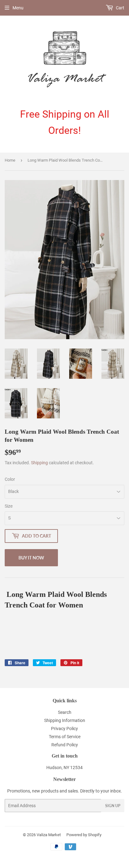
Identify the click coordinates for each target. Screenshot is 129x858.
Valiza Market (49, 834)
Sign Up (112, 805)
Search (64, 712)
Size (9, 506)
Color (10, 479)
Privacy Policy (64, 728)
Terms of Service (64, 736)
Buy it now (31, 557)
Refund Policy (64, 744)
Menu (18, 7)
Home (10, 160)
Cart (119, 7)
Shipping (39, 462)
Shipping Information (64, 720)
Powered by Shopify (83, 834)
